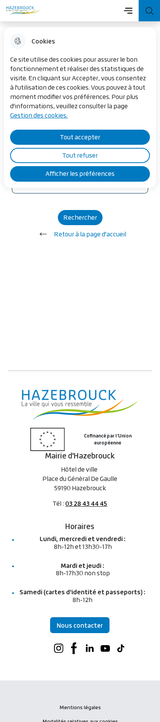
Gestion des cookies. (39, 115)
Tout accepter (80, 137)
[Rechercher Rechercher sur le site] (149, 10)
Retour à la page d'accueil (90, 234)
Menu (128, 10)
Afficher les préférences (80, 173)
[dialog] (80, 107)
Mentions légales (80, 707)
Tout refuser (80, 155)
